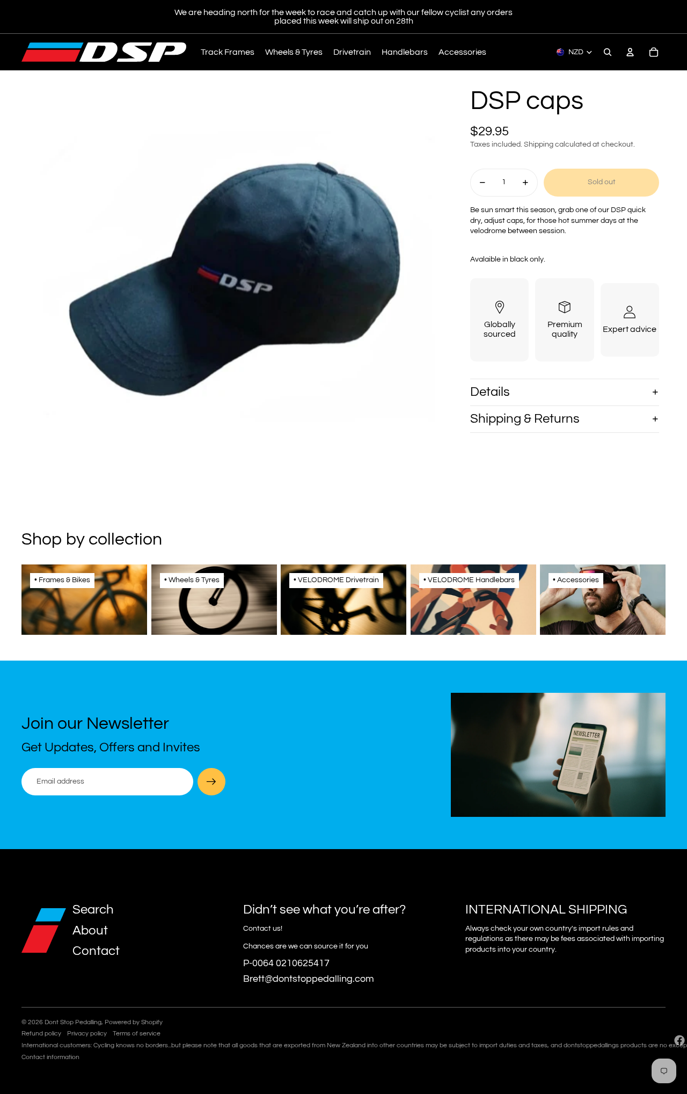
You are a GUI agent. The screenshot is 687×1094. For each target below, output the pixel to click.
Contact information (50, 1057)
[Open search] (607, 52)
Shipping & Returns (525, 418)
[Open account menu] (630, 52)
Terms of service (136, 1033)
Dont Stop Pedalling (73, 1022)
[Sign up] (211, 782)
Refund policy (41, 1033)
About (90, 930)
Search (93, 909)
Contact (96, 951)
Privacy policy (87, 1033)
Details (490, 392)
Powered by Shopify (134, 1022)
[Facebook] (679, 1040)
